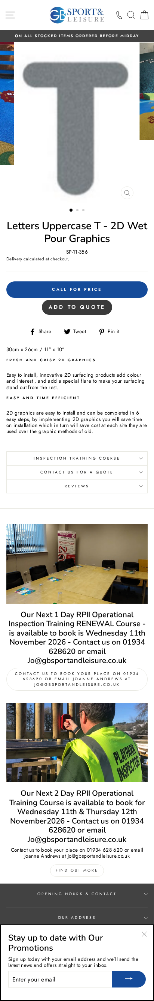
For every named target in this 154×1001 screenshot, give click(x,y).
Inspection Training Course (77, 458)
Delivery (14, 259)
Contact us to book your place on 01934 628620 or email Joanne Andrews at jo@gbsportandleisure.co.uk (77, 679)
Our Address (77, 917)
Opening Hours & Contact (77, 894)
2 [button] (78, 211)
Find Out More (77, 870)
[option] (77, 36)
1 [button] (71, 210)
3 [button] (84, 211)
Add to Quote (77, 307)
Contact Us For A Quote (77, 472)
